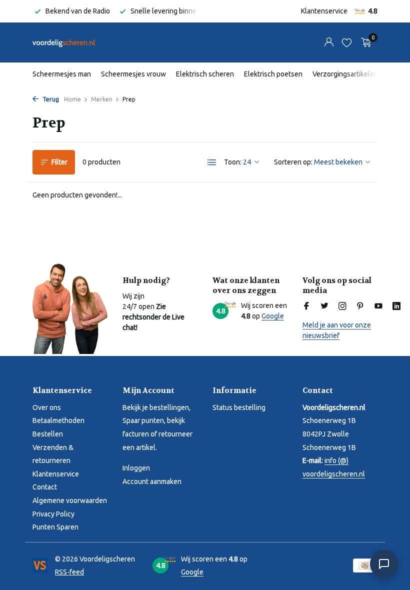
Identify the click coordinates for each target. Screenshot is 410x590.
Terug (50, 99)
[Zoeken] (205, 43)
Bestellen (47, 434)
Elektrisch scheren (205, 74)
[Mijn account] (329, 42)
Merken (101, 99)
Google (273, 316)
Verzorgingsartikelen (345, 74)
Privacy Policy (53, 514)
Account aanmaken (152, 482)
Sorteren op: (293, 162)
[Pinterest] (360, 306)
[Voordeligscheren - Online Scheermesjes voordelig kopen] (63, 42)
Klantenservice (324, 11)
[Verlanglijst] (347, 42)
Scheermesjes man (61, 74)
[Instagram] (342, 306)
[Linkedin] (396, 306)
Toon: (233, 162)
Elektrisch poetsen (273, 74)
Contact (44, 487)
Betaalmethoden (58, 420)
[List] (212, 162)
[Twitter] (324, 306)
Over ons (46, 408)
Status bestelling (239, 408)
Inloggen (136, 468)
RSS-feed (69, 572)
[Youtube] (378, 306)
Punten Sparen (55, 527)
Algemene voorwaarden (69, 500)
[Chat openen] (384, 564)
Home (72, 99)
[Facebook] (306, 306)
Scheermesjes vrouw (133, 74)
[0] (364, 42)
